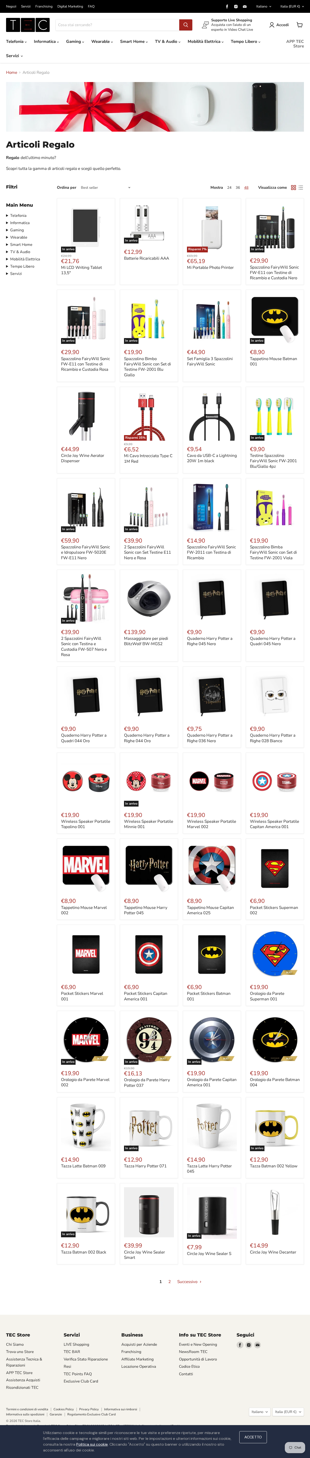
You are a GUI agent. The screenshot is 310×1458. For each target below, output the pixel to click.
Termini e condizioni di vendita (27, 1409)
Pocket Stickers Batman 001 (209, 996)
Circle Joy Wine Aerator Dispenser (82, 458)
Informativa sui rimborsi (120, 1409)
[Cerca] (185, 24)
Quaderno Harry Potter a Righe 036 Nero (209, 738)
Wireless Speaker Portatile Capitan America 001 (274, 824)
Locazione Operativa (138, 1366)
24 (229, 187)
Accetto (253, 1437)
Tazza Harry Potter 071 (145, 1166)
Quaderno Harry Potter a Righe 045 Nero (209, 641)
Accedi (282, 25)
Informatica (45, 41)
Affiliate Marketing (137, 1359)
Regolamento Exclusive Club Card (91, 1414)
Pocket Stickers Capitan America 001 (145, 996)
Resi (67, 1366)
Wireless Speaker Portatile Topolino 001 (85, 824)
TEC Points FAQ (78, 1374)
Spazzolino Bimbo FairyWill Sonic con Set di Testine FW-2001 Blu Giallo (147, 367)
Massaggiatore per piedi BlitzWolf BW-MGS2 (146, 641)
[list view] (300, 187)
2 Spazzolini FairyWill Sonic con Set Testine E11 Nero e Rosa (147, 552)
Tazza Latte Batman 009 (83, 1166)
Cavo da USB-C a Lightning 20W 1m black (212, 458)
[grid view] (293, 187)
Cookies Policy (64, 1409)
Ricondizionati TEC (22, 1387)
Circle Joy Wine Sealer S (209, 1253)
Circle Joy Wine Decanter (273, 1252)
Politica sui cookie (92, 1444)
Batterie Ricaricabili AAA (146, 258)
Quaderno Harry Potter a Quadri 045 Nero (272, 641)
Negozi (11, 6)
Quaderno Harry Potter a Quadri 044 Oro (84, 738)
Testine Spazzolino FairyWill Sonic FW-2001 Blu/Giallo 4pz (273, 461)
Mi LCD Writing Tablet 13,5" (81, 270)
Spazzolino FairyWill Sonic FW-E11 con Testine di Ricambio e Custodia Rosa (85, 364)
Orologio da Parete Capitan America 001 (212, 1082)
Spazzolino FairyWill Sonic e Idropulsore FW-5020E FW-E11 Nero (85, 552)
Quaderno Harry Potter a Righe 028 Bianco (272, 738)
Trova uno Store (20, 1351)
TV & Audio (166, 41)
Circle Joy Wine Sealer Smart (144, 1254)
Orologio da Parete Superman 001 (267, 996)
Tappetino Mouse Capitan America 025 (210, 910)
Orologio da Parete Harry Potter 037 (147, 1082)
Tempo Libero (244, 41)
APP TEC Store (295, 44)
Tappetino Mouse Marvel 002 (84, 910)
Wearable (101, 41)
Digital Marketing (70, 6)
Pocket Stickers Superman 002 (274, 910)
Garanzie (56, 1414)
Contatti (186, 1374)
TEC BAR (72, 1351)
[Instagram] (235, 6)
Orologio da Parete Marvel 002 (85, 1082)
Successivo (187, 1281)
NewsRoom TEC (193, 1351)
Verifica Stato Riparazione (86, 1359)
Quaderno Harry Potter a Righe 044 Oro (147, 738)
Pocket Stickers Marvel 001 (82, 996)
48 (246, 187)
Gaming (74, 41)
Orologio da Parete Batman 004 (275, 1082)
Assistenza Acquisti (23, 1380)
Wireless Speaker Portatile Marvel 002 (211, 824)
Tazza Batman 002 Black (83, 1252)
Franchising (44, 6)
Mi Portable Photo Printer (210, 267)
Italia (290, 6)
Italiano (261, 6)
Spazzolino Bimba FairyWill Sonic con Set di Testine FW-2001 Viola (273, 552)
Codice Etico (189, 1366)
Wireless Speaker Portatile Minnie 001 (148, 824)
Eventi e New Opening (198, 1344)
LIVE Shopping (76, 1344)
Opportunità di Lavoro (198, 1359)
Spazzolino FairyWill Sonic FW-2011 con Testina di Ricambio (211, 552)
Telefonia (15, 41)
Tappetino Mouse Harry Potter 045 (145, 910)
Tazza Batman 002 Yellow (273, 1166)
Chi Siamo (15, 1344)
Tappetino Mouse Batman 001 (273, 361)
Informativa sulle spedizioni (25, 1414)
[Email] (244, 6)
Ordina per (66, 187)
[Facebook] (227, 6)
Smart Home (133, 41)
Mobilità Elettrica (205, 41)
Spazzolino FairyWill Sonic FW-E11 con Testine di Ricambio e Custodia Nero (274, 272)
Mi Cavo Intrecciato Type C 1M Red (148, 458)
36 (238, 187)
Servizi (26, 6)
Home (11, 72)
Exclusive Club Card (81, 1381)
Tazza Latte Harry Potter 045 (209, 1168)
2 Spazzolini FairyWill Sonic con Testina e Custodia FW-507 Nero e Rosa (84, 646)
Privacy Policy (89, 1409)
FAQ (91, 6)
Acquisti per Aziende (139, 1344)
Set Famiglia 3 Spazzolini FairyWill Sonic (210, 361)
